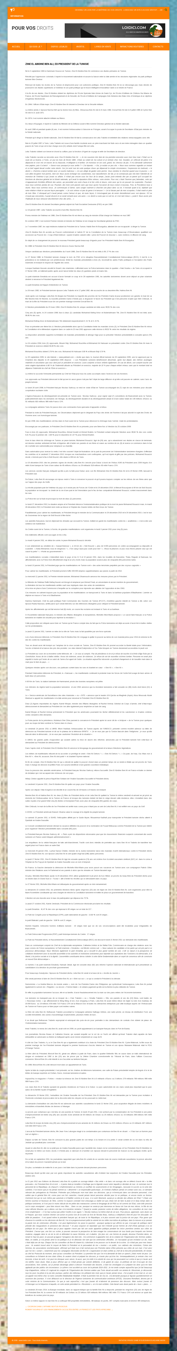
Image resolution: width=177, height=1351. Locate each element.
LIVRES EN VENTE (103, 46)
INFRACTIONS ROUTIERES (132, 46)
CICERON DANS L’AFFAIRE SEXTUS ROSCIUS (46, 1306)
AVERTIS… (80, 46)
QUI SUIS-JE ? (35, 46)
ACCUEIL (16, 46)
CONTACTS (158, 46)
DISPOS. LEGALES (59, 46)
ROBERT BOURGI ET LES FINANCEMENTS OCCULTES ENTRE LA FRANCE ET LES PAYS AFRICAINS (69, 1310)
